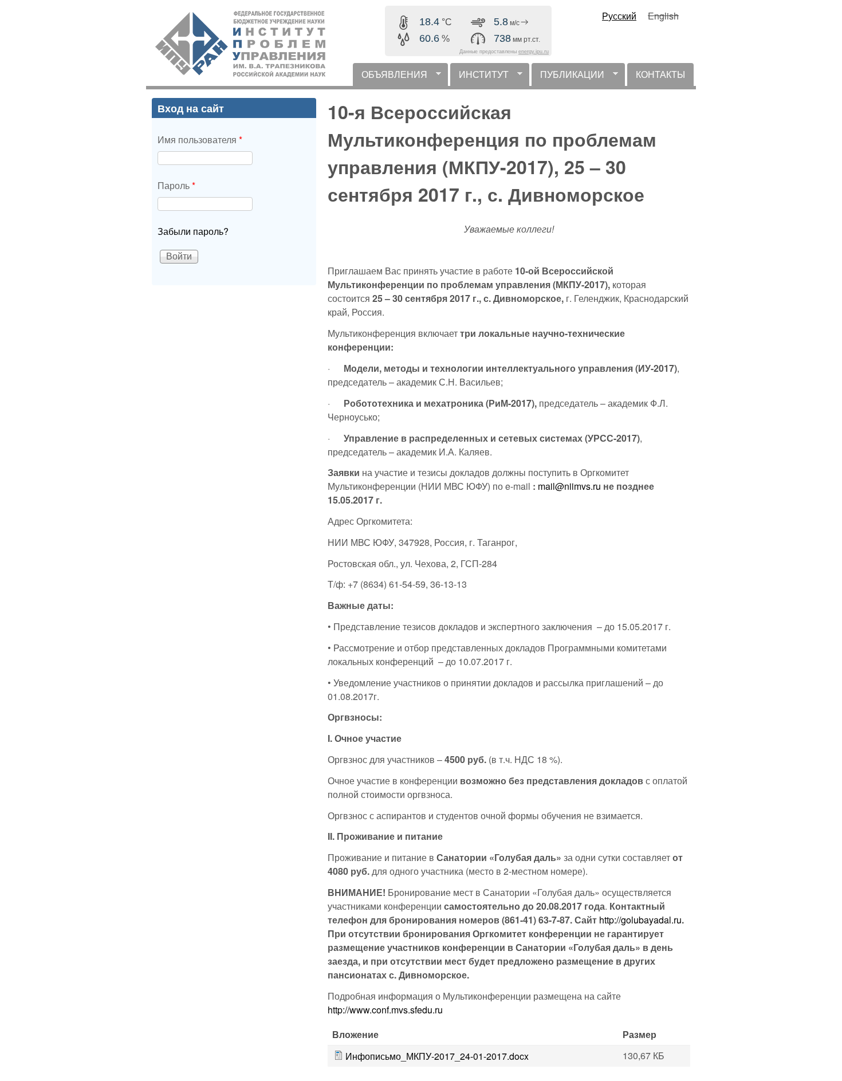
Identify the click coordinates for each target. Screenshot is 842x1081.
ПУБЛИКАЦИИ (568, 77)
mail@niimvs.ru (569, 486)
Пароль (176, 185)
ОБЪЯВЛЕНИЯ (390, 77)
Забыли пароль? (193, 231)
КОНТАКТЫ (660, 74)
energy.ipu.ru (533, 51)
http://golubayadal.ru (640, 919)
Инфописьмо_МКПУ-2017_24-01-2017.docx (437, 1056)
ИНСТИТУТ (479, 77)
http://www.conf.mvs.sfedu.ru (385, 1009)
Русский (619, 15)
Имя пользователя (200, 139)
